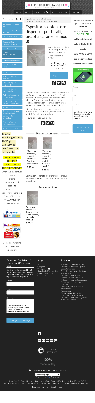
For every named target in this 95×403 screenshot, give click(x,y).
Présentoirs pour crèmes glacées (9, 123)
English (45, 370)
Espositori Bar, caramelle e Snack (38, 19)
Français (54, 370)
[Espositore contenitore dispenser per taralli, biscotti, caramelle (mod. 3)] (36, 55)
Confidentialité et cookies (47, 271)
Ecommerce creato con (47, 387)
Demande (77, 104)
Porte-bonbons (10, 48)
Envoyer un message (83, 128)
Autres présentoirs (10, 128)
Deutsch (36, 370)
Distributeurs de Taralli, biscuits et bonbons (41, 21)
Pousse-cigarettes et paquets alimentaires (11, 102)
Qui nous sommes (60, 12)
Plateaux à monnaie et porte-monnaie (11, 96)
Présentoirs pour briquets (9, 77)
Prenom (76, 87)
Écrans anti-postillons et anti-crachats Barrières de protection (11, 114)
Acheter (59, 75)
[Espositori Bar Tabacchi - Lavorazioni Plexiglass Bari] (47, 7)
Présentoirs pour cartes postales (9, 90)
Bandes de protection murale (11, 25)
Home (18, 12)
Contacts (76, 12)
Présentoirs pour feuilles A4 (9, 83)
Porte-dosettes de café (11, 65)
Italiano (63, 370)
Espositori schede (10, 36)
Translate (55, 377)
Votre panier (40, 12)
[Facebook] (39, 334)
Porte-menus (8, 107)
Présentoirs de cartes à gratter (11, 31)
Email (75, 96)
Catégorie (41, 266)
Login (27, 12)
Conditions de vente (45, 273)
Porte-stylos (8, 72)
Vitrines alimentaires (12, 60)
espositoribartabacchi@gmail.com (78, 383)
